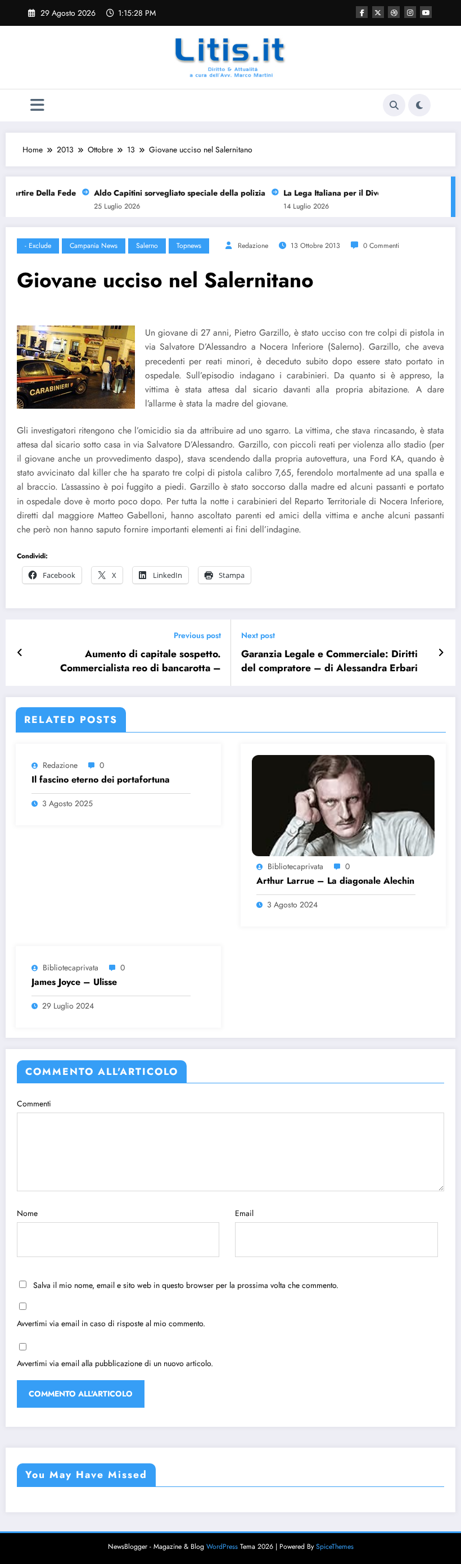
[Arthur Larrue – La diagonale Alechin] (343, 804)
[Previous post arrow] (20, 653)
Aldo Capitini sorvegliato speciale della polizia (173, 192)
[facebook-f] (362, 12)
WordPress (222, 1547)
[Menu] (37, 105)
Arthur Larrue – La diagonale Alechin (335, 881)
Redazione (253, 246)
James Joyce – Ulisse (74, 982)
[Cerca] (394, 105)
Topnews (189, 246)
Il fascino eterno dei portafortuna (100, 780)
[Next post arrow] (441, 653)
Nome (27, 1213)
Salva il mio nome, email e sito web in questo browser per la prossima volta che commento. (185, 1285)
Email (244, 1213)
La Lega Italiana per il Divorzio (333, 192)
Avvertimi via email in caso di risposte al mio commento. (111, 1323)
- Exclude (38, 246)
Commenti (34, 1103)
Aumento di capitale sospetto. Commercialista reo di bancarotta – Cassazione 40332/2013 (140, 661)
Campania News (93, 246)
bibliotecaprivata (295, 866)
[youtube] (426, 12)
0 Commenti (381, 246)
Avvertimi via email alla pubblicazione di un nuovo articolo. (115, 1363)
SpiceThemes (335, 1547)
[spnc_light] (419, 105)
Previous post (197, 635)
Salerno (147, 246)
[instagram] (410, 12)
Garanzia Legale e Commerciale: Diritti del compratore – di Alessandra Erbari (329, 661)
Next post (258, 635)
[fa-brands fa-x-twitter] (378, 12)
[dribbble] (394, 12)
